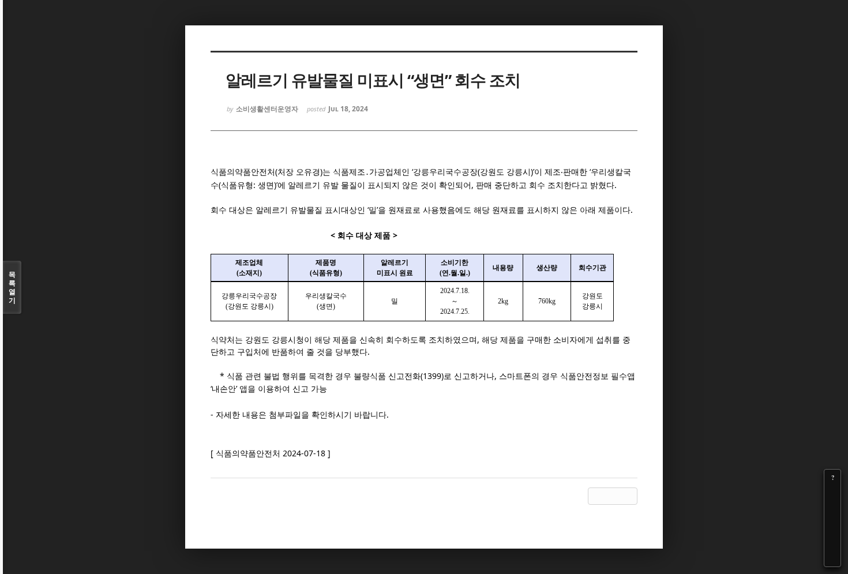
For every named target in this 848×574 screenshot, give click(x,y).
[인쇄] (832, 558)
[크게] (832, 494)
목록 (12, 287)
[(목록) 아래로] (832, 542)
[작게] (832, 510)
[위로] (832, 526)
